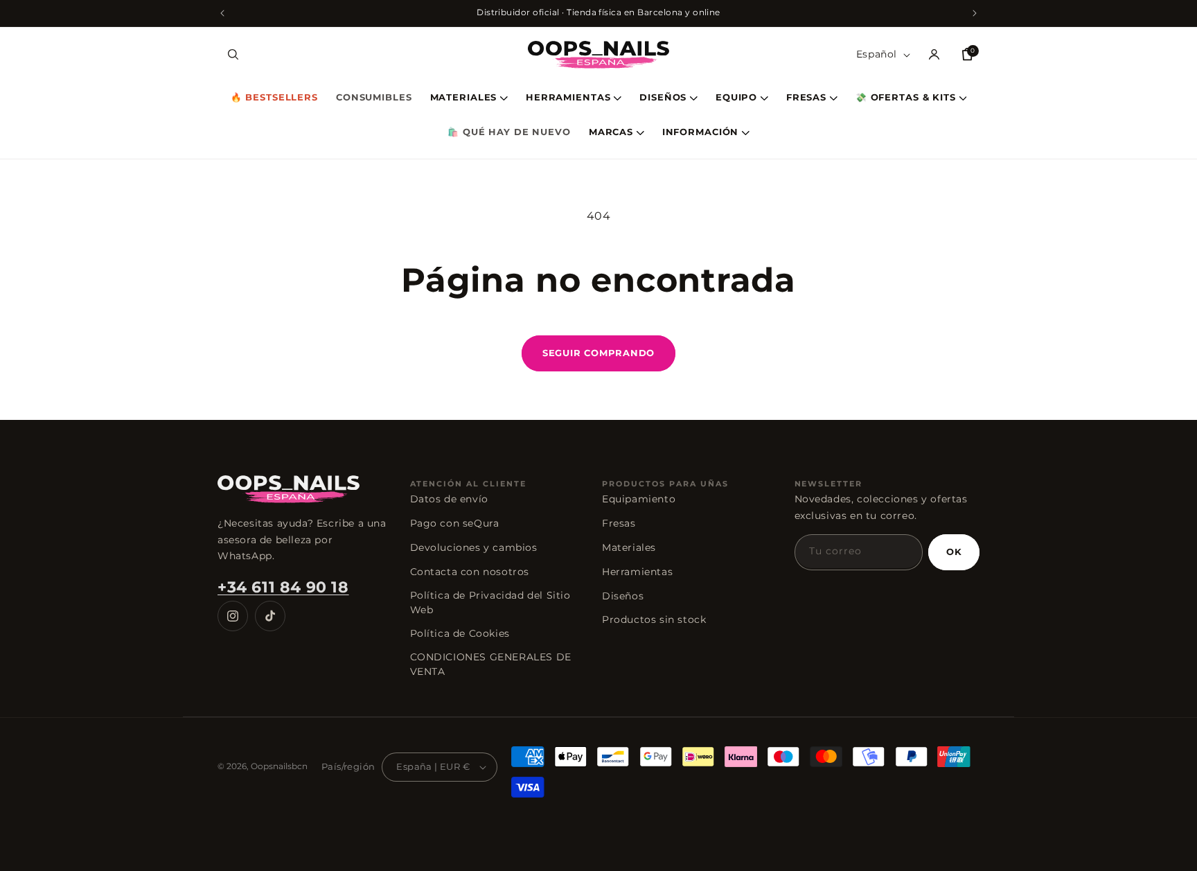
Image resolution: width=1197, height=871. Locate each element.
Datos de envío (449, 499)
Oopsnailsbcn (279, 766)
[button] (233, 54)
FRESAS (806, 98)
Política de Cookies (460, 633)
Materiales (629, 547)
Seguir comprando (598, 352)
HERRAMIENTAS (568, 98)
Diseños (623, 596)
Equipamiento (638, 499)
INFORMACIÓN (700, 132)
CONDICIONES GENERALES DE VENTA (490, 664)
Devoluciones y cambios (474, 547)
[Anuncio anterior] (222, 13)
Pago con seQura (454, 523)
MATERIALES (463, 98)
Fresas (619, 523)
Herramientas (637, 571)
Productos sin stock (654, 619)
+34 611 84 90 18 (283, 587)
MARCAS (611, 132)
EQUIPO (736, 98)
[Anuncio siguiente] (974, 13)
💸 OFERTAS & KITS (905, 98)
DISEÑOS (662, 98)
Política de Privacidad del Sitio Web (490, 602)
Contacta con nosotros (470, 571)
